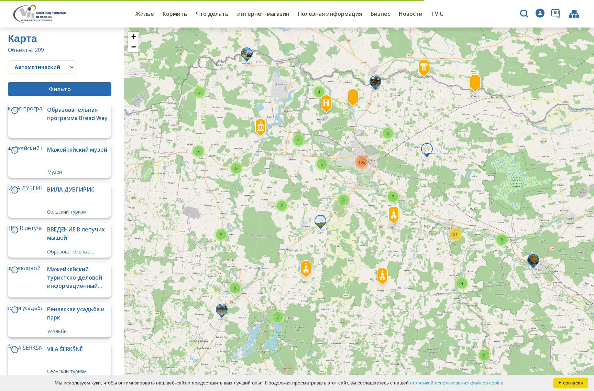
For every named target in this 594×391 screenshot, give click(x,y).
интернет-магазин (263, 14)
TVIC (437, 14)
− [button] (133, 47)
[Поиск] (525, 14)
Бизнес (380, 14)
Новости (410, 14)
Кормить (175, 14)
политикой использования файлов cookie (456, 382)
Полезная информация (330, 14)
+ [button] (133, 36)
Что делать (212, 14)
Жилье (144, 14)
